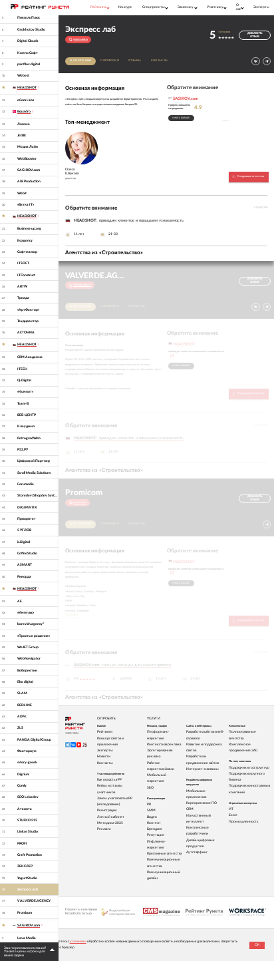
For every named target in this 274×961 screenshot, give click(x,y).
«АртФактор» (28, 309)
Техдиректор (28, 321)
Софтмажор (27, 252)
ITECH (22, 369)
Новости (103, 756)
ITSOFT (23, 263)
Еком (233, 815)
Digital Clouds (27, 41)
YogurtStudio (27, 878)
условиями (78, 941)
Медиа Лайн (27, 146)
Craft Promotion (29, 855)
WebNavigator (29, 658)
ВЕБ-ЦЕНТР (26, 415)
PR (149, 804)
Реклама (103, 829)
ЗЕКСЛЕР (25, 866)
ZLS (20, 727)
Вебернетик (27, 670)
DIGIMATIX (27, 507)
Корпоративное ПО (201, 803)
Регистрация (106, 810)
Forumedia (25, 484)
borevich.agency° (30, 624)
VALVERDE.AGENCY (34, 900)
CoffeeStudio (27, 553)
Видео (152, 817)
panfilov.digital (28, 64)
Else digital (25, 681)
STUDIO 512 (27, 820)
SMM (151, 810)
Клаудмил (26, 426)
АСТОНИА (26, 332)
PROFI (22, 843)
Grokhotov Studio (31, 29)
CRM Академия (30, 357)
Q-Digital (24, 380)
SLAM (22, 693)
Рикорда (24, 576)
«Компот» (25, 391)
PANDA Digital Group (34, 739)
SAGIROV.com (28, 170)
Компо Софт (27, 53)
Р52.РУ (22, 449)
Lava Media (26, 938)
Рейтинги (104, 731)
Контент (154, 823)
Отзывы (135, 60)
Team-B (23, 403)
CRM (190, 809)
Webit (22, 193)
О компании (80, 60)
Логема (23, 124)
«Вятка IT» (25, 204)
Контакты (159, 60)
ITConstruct (26, 275)
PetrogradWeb (29, 438)
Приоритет (26, 518)
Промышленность (243, 821)
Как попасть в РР (109, 779)
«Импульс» (25, 612)
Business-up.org (29, 228)
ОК (257, 944)
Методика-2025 (110, 823)
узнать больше (181, 117)
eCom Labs (25, 100)
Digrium (23, 774)
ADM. (22, 716)
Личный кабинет (110, 817)
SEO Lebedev (28, 797)
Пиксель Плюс (28, 17)
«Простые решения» (33, 636)
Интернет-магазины (202, 769)
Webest (23, 75)
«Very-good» (27, 762)
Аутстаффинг (196, 852)
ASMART (24, 564)
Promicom (24, 912)
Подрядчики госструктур (249, 767)
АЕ (19, 601)
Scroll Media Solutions (34, 473)
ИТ (231, 809)
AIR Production (29, 181)
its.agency (25, 240)
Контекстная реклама (164, 744)
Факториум (27, 751)
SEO (150, 787)
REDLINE (24, 705)
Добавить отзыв (254, 35)
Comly (22, 785)
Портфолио (109, 60)
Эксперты (261, 7)
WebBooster (27, 158)
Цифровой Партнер (33, 461)
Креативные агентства (164, 853)
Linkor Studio (27, 831)
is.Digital (23, 542)
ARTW (22, 286)
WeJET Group (28, 647)
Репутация (155, 835)
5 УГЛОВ (24, 530)
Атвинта (24, 809)
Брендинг (154, 829)
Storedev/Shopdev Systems (38, 495)
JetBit (21, 135)
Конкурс (125, 7)
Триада (23, 297)
